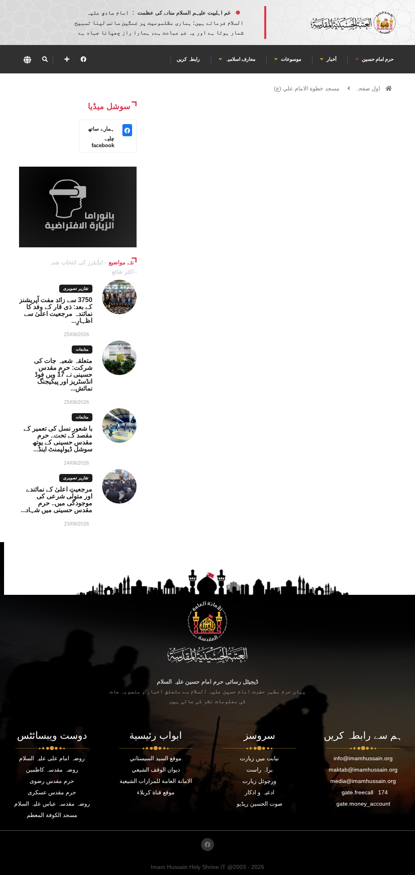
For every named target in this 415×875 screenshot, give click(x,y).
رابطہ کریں (188, 59)
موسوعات (290, 59)
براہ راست (259, 769)
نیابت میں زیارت (259, 758)
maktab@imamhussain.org (363, 769)
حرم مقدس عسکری (52, 792)
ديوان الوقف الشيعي (156, 769)
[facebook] (83, 59)
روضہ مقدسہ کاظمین (52, 769)
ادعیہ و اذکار (259, 792)
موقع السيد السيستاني (156, 758)
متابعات (82, 349)
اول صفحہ (367, 88)
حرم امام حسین (377, 59)
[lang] (27, 59)
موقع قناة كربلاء (156, 792)
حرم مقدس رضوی (52, 781)
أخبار (330, 59)
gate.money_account (363, 803)
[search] (45, 59)
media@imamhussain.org (363, 781)
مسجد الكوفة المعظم (52, 815)
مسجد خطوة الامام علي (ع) (307, 88)
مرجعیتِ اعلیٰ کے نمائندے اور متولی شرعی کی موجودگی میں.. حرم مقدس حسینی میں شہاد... (56, 499)
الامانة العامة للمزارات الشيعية (156, 781)
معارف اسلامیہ (239, 59)
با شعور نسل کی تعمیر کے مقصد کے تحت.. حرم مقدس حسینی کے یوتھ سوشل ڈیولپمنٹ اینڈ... (58, 439)
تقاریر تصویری (75, 288)
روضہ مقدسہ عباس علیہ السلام (52, 803)
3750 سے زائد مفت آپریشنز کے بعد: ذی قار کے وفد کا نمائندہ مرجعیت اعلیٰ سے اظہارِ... (55, 310)
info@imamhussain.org (363, 758)
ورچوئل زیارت (259, 781)
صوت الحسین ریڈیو (259, 803)
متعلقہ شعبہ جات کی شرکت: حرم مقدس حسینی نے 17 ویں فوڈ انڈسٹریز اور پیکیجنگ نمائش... (63, 374)
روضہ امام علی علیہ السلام (52, 758)
